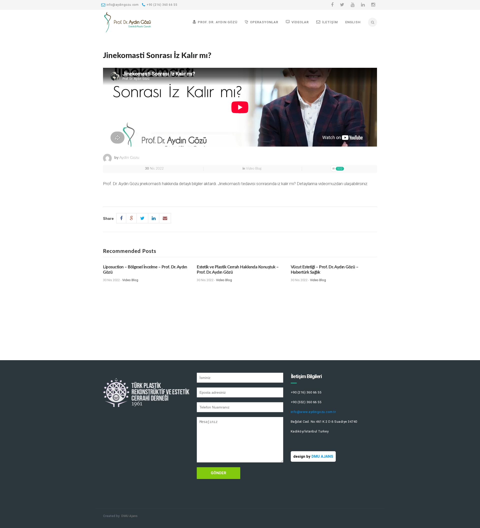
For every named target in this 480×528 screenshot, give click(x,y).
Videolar (300, 22)
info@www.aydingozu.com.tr (313, 412)
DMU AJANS (322, 456)
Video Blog (254, 168)
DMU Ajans (129, 516)
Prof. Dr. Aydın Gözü (218, 22)
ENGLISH (353, 22)
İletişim (330, 22)
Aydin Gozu (129, 158)
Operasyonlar (264, 22)
